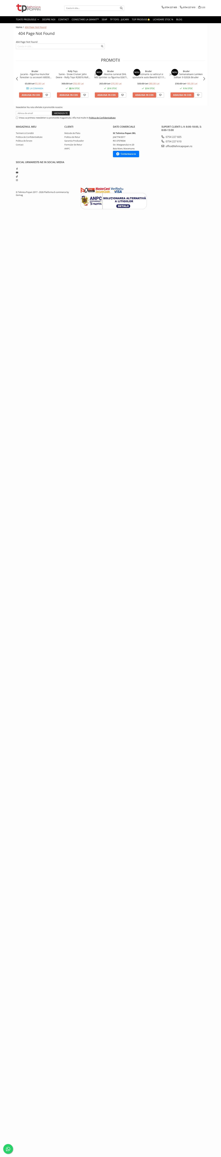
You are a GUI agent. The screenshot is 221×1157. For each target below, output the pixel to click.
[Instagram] (17, 180)
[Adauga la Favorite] (46, 95)
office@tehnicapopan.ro (178, 146)
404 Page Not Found (35, 27)
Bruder (35, 71)
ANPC (67, 148)
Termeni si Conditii (25, 133)
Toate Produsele (26, 19)
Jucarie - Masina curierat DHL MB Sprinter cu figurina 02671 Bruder (110, 76)
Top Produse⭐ (141, 19)
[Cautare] (121, 8)
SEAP (104, 19)
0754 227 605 (173, 136)
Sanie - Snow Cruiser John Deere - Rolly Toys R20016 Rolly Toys (72, 76)
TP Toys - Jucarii (119, 19)
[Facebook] (17, 168)
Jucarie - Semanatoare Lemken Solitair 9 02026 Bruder (186, 76)
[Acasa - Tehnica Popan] (32, 8)
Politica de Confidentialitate (102, 117)
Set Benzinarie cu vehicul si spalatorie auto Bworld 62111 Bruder (148, 76)
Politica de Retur (72, 137)
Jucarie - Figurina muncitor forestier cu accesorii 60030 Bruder (35, 76)
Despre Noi (48, 19)
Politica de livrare (24, 140)
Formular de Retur (73, 144)
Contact (63, 19)
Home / (20, 27)
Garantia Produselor (74, 140)
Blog (179, 19)
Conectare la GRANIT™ (85, 19)
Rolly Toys (72, 71)
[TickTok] (17, 176)
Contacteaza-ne (128, 154)
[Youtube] (17, 172)
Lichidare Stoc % (163, 19)
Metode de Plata (72, 133)
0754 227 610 (173, 141)
